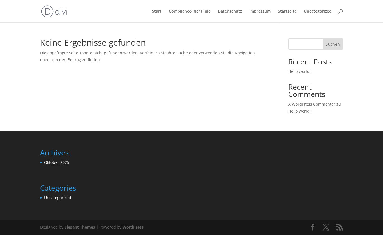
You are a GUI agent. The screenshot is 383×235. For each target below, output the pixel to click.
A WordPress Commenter (311, 104)
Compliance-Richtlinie (190, 11)
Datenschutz (230, 11)
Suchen (333, 44)
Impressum (260, 11)
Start (156, 11)
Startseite (287, 11)
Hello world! (299, 71)
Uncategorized (318, 11)
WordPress (133, 227)
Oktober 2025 (56, 162)
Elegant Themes (79, 227)
